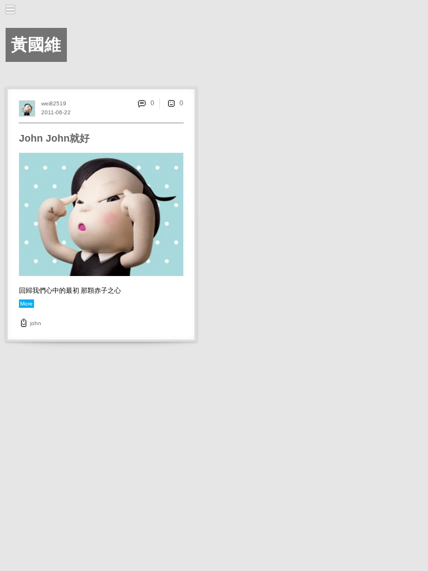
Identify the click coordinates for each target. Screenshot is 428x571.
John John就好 (54, 138)
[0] (171, 103)
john (35, 323)
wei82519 (53, 103)
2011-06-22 (56, 112)
